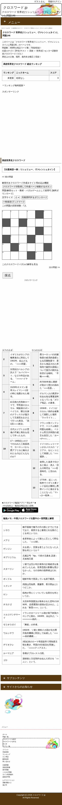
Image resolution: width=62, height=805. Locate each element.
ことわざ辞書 (7, 772)
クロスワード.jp (15, 7)
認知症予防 (6, 777)
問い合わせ (6, 761)
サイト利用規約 (8, 774)
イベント (6, 749)
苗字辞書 (6, 770)
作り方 (5, 744)
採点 (8, 275)
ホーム (5, 734)
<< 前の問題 (7, 177)
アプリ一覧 (6, 746)
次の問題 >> (54, 267)
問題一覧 (6, 737)
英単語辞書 (6, 767)
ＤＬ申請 (6, 757)
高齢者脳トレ (7, 782)
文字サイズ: (8, 197)
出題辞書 (6, 765)
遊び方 (5, 785)
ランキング (6, 754)
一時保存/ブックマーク (14, 202)
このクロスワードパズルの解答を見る (20, 264)
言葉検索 (6, 752)
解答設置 (6, 759)
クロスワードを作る (9, 741)
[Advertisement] (31, 124)
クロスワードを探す (9, 739)
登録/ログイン (54, 1)
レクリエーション (9, 780)
